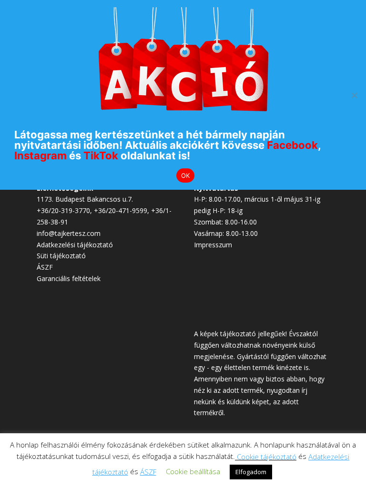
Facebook (292, 145)
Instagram (40, 155)
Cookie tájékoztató (266, 456)
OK (185, 175)
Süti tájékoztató (61, 255)
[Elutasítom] (354, 95)
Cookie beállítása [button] (193, 471)
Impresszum (213, 244)
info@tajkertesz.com (69, 233)
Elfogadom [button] (250, 472)
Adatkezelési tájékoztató (75, 244)
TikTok (100, 155)
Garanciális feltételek (69, 278)
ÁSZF (45, 267)
